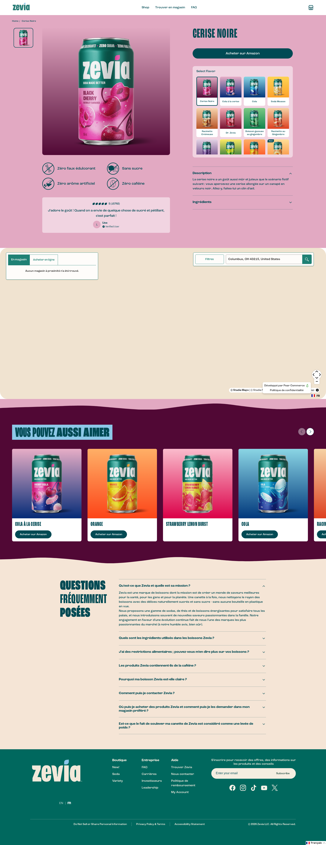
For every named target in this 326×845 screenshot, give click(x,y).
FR (69, 803)
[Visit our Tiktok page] (254, 788)
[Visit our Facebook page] (232, 788)
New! (115, 767)
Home (15, 21)
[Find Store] (311, 8)
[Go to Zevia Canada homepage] (21, 7)
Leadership (150, 787)
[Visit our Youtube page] (264, 788)
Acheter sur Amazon (243, 53)
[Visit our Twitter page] (275, 788)
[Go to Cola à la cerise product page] (47, 483)
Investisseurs (152, 780)
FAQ (194, 7)
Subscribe (283, 773)
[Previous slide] (302, 431)
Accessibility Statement (190, 824)
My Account (180, 792)
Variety (117, 780)
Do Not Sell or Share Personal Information (100, 824)
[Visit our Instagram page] (243, 788)
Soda (116, 774)
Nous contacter (182, 774)
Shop (145, 7)
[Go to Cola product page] (273, 483)
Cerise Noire (29, 21)
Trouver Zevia (181, 767)
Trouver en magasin (170, 7)
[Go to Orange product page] (122, 483)
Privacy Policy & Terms (150, 824)
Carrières (149, 774)
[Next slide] (310, 431)
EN (61, 803)
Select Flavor (205, 71)
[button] (316, 843)
